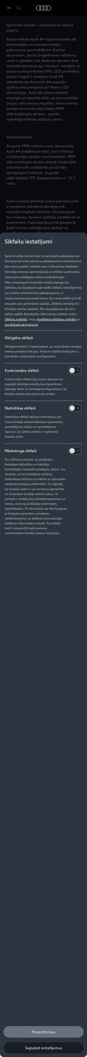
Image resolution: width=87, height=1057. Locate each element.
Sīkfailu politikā (16, 319)
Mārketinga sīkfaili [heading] (21, 451)
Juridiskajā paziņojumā (21, 324)
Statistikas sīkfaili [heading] (20, 408)
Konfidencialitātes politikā (56, 319)
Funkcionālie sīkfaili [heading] (22, 370)
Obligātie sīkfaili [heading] (19, 338)
